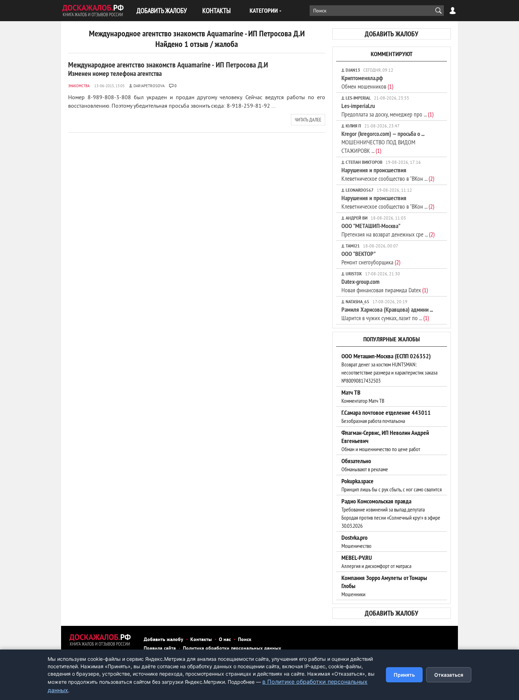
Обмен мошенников (367, 82)
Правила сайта (160, 649)
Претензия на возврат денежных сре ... (388, 230)
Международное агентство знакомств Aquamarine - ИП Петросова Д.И (168, 69)
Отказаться (448, 675)
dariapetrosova (149, 86)
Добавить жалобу (163, 640)
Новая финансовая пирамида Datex (384, 285)
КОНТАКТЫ (216, 10)
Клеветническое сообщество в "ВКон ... (387, 174)
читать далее (308, 119)
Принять (404, 675)
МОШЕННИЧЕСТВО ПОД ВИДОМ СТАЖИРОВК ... (382, 142)
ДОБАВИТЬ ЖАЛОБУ (162, 10)
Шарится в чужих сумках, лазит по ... (387, 313)
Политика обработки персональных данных (232, 649)
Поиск (244, 640)
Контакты (201, 640)
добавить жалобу (391, 33)
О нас (225, 640)
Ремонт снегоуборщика (370, 258)
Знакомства (79, 85)
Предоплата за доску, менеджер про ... (387, 110)
